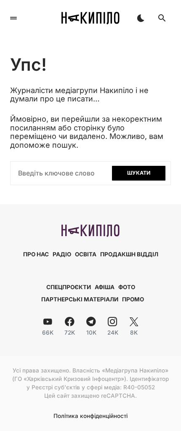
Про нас (36, 254)
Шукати (138, 173)
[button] (13, 18)
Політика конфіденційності (90, 416)
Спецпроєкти (68, 287)
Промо (133, 299)
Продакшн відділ (129, 254)
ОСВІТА (85, 254)
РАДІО (62, 254)
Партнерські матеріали (79, 299)
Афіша (104, 287)
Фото (126, 287)
